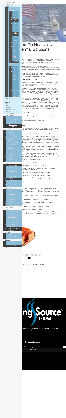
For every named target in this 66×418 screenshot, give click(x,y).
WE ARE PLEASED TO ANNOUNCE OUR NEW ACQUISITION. (27, 264)
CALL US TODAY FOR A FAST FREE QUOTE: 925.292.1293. (24, 255)
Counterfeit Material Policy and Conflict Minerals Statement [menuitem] (13, 217)
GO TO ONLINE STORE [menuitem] (10, 2)
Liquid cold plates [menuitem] (14, 13)
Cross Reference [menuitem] (13, 221)
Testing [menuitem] (11, 178)
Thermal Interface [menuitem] (10, 113)
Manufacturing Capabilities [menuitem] (11, 129)
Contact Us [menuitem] (7, 240)
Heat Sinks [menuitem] (9, 6)
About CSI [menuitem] (7, 232)
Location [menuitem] (11, 234)
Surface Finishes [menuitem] (13, 161)
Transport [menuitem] (11, 190)
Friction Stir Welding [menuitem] (14, 150)
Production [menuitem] (12, 173)
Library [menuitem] (7, 209)
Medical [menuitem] (11, 201)
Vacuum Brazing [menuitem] (13, 152)
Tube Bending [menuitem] (12, 144)
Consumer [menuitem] (11, 192)
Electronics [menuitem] (12, 194)
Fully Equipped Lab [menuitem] (13, 119)
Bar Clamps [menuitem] (9, 107)
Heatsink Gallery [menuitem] (9, 207)
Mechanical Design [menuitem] (9, 115)
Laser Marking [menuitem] (12, 130)
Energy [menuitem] (11, 196)
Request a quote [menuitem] (13, 165)
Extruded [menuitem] (15, 17)
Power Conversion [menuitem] (13, 205)
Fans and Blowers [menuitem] (10, 109)
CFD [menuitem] (10, 117)
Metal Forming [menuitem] (12, 155)
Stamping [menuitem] (16, 61)
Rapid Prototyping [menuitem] (13, 171)
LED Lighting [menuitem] (12, 199)
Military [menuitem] (11, 203)
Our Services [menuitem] (8, 163)
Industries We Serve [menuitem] (10, 188)
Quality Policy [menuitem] (12, 236)
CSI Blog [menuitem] (7, 247)
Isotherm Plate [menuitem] (10, 98)
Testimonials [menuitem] (12, 238)
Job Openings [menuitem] (12, 245)
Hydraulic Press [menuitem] (13, 136)
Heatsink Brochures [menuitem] (14, 222)
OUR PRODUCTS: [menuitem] (9, 4)
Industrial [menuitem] (11, 198)
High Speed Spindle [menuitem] (14, 142)
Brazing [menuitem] (11, 153)
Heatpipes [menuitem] (8, 111)
